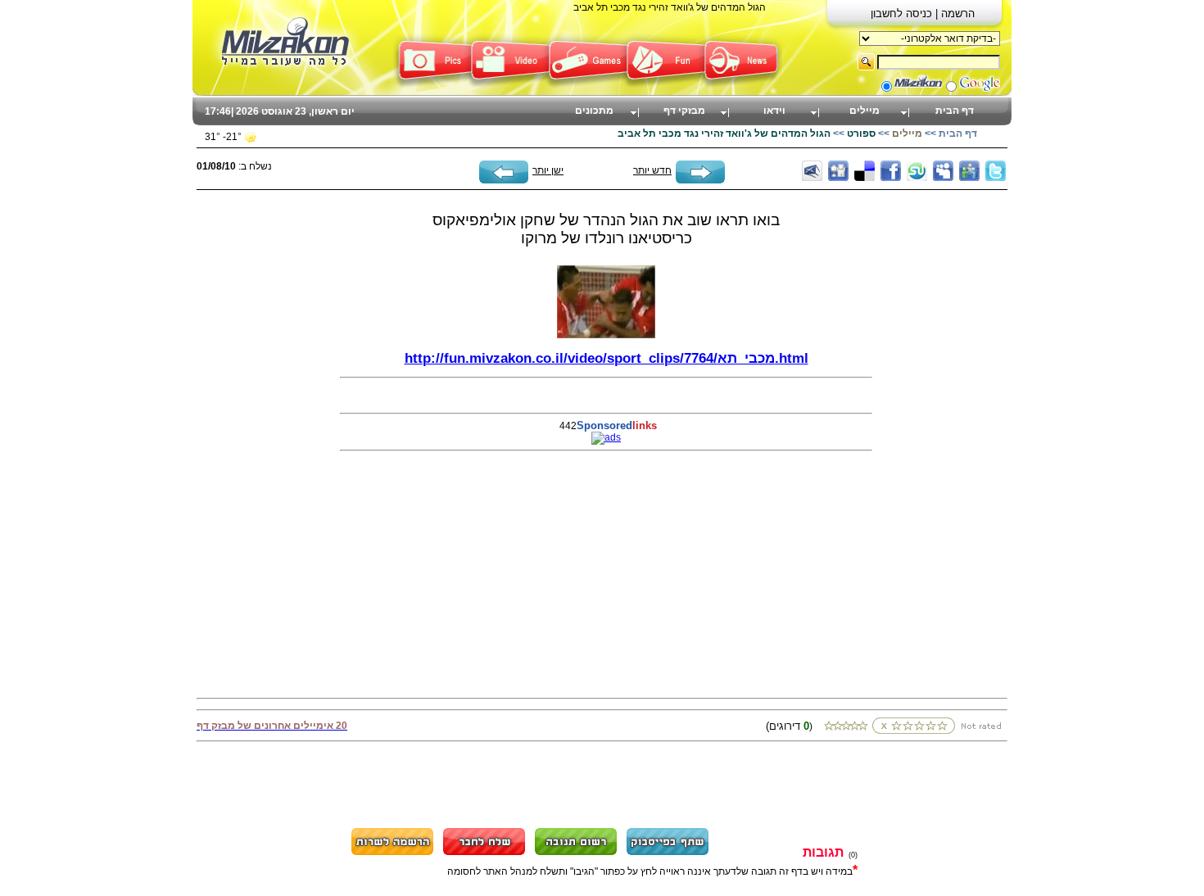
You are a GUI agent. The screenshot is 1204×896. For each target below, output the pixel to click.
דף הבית (954, 110)
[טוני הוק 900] (503, 180)
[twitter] (995, 171)
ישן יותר (548, 170)
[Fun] (665, 84)
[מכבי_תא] (606, 335)
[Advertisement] (262, 435)
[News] (743, 84)
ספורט (861, 133)
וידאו (774, 110)
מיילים (864, 110)
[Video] (510, 84)
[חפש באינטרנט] (979, 88)
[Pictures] (432, 84)
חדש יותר (652, 170)
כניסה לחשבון (903, 13)
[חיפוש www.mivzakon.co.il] (918, 88)
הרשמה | (955, 13)
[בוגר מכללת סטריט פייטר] (700, 180)
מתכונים (594, 110)
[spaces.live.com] (969, 171)
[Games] (588, 84)
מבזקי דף (684, 110)
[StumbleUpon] (917, 171)
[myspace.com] (943, 171)
